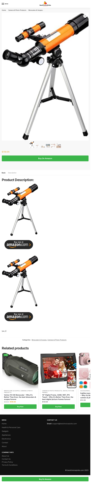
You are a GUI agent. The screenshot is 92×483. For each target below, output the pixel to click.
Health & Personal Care (11, 427)
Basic (4, 173)
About (4, 446)
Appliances (6, 435)
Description (12, 173)
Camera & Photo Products (17, 10)
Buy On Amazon (45, 158)
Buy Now (20, 406)
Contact (5, 443)
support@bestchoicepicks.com (64, 424)
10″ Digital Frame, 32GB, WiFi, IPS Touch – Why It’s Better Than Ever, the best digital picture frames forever (57, 397)
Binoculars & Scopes (35, 10)
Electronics (6, 439)
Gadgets (5, 431)
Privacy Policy (7, 462)
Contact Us (6, 459)
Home (4, 10)
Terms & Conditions (10, 465)
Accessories (85, 391)
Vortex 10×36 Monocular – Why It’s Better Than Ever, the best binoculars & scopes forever (20, 397)
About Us (5, 456)
